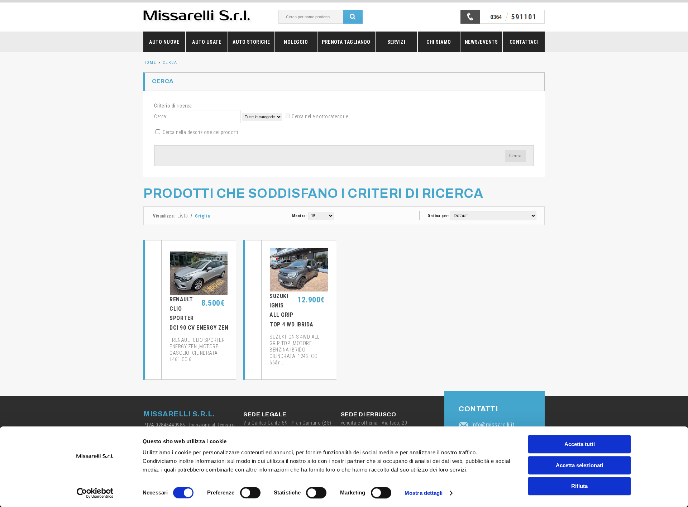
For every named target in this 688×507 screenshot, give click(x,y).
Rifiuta (579, 486)
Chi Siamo (438, 42)
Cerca (170, 62)
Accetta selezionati (579, 465)
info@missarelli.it (493, 424)
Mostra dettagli (424, 493)
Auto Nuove (164, 42)
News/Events (481, 42)
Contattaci (524, 42)
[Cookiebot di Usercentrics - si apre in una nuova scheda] (95, 493)
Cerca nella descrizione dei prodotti (200, 132)
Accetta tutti (579, 444)
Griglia (202, 216)
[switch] (250, 492)
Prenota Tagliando (346, 42)
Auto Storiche (251, 42)
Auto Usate (206, 42)
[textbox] (318, 17)
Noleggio (296, 42)
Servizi (396, 42)
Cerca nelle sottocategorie (320, 116)
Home (150, 62)
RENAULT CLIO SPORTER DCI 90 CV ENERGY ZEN (198, 313)
